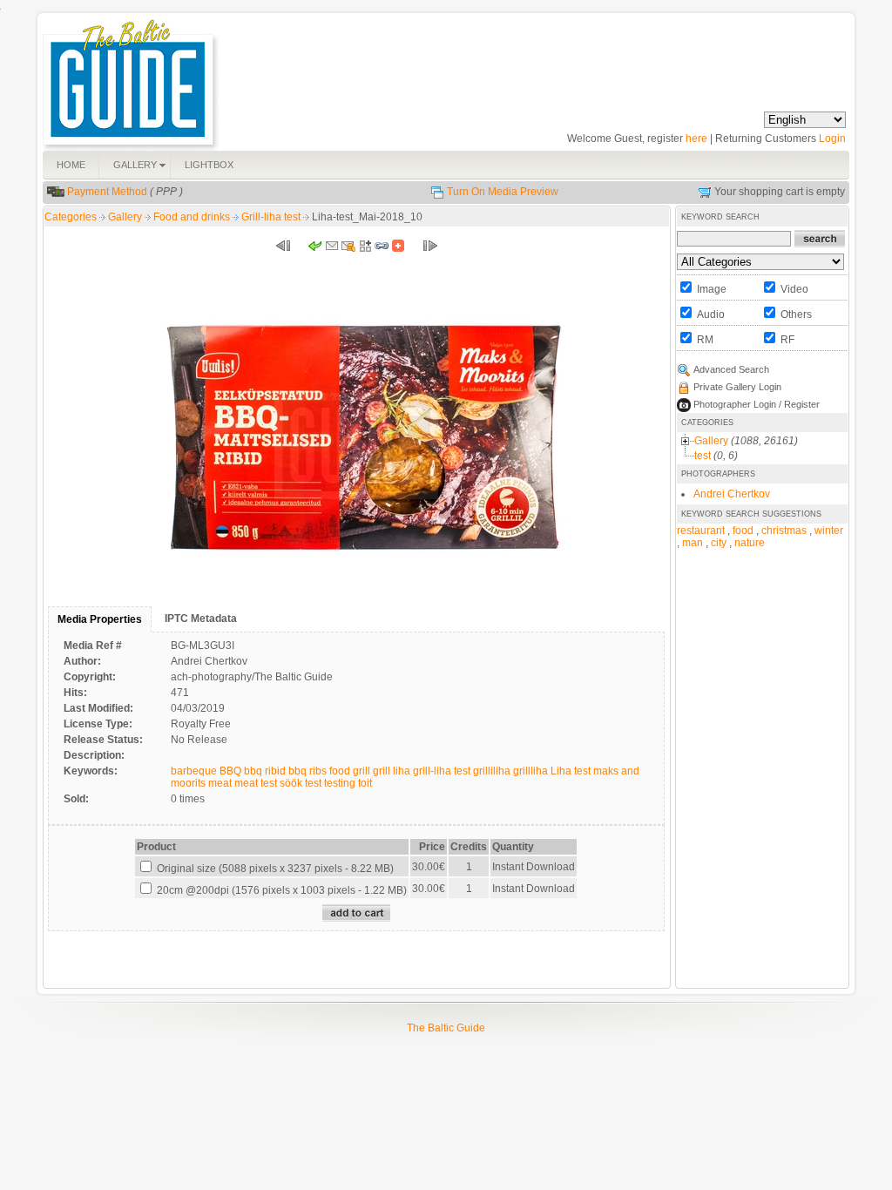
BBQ (230, 771)
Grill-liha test (272, 217)
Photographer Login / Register (756, 404)
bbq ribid (265, 771)
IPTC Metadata (201, 618)
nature (749, 543)
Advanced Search (731, 369)
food (339, 771)
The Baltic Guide (446, 1028)
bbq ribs (307, 771)
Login (832, 138)
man (692, 543)
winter (828, 530)
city (718, 543)
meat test (255, 783)
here (696, 138)
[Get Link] (382, 249)
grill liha (391, 771)
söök (291, 783)
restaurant (701, 530)
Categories (70, 217)
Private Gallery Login (737, 387)
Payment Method (107, 192)
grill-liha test (441, 771)
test (313, 783)
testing (339, 783)
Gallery (126, 217)
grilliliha (491, 771)
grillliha (530, 771)
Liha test (571, 771)
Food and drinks (193, 217)
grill (361, 771)
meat (220, 783)
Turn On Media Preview (502, 192)
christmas (784, 530)
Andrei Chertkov (731, 494)
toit (365, 783)
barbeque (194, 771)
